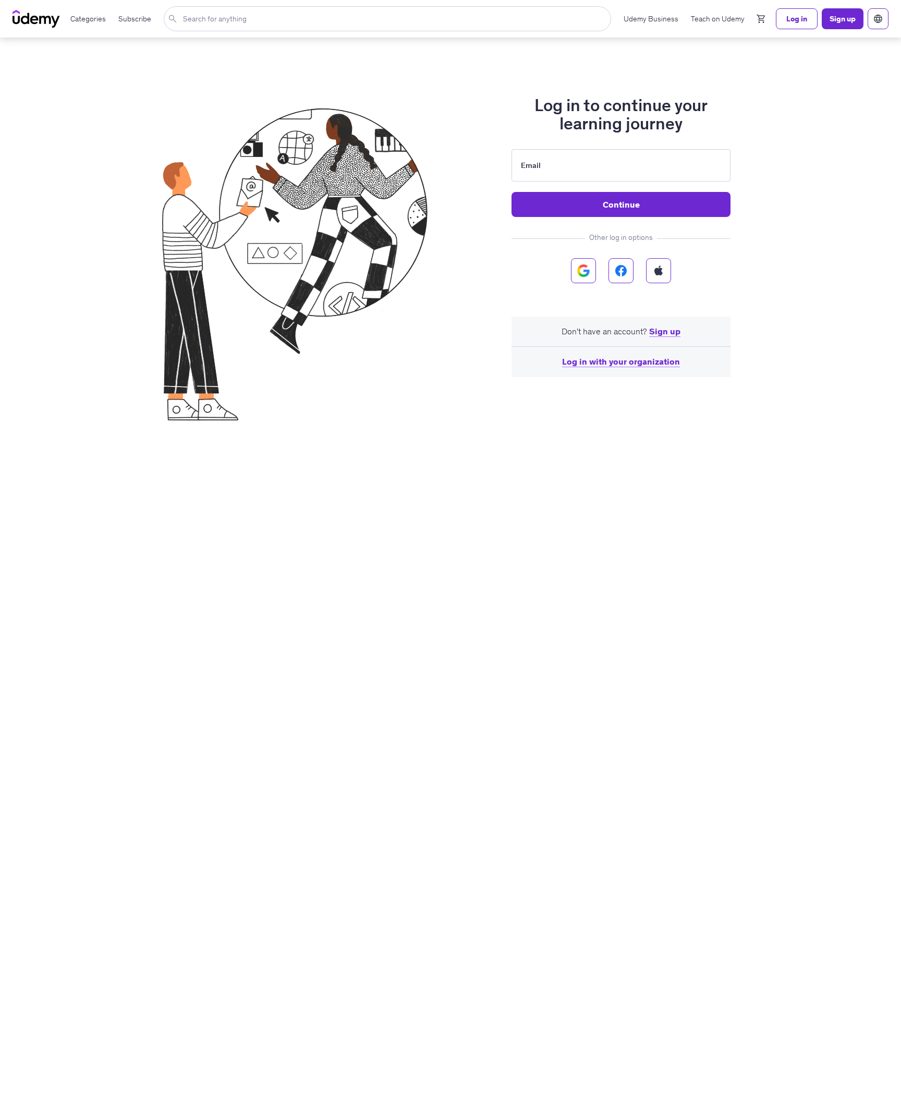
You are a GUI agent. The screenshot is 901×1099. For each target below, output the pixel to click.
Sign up (664, 331)
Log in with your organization (621, 361)
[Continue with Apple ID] (658, 270)
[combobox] (389, 19)
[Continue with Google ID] (583, 270)
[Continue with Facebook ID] (621, 270)
